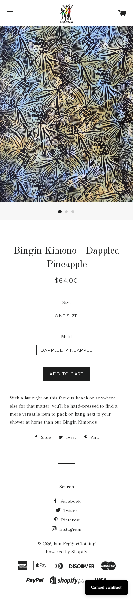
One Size (66, 315)
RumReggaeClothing (75, 544)
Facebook (70, 501)
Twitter (69, 510)
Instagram (70, 529)
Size (66, 302)
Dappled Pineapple (66, 349)
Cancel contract (106, 587)
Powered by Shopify (66, 552)
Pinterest (70, 520)
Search (66, 487)
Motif (66, 336)
